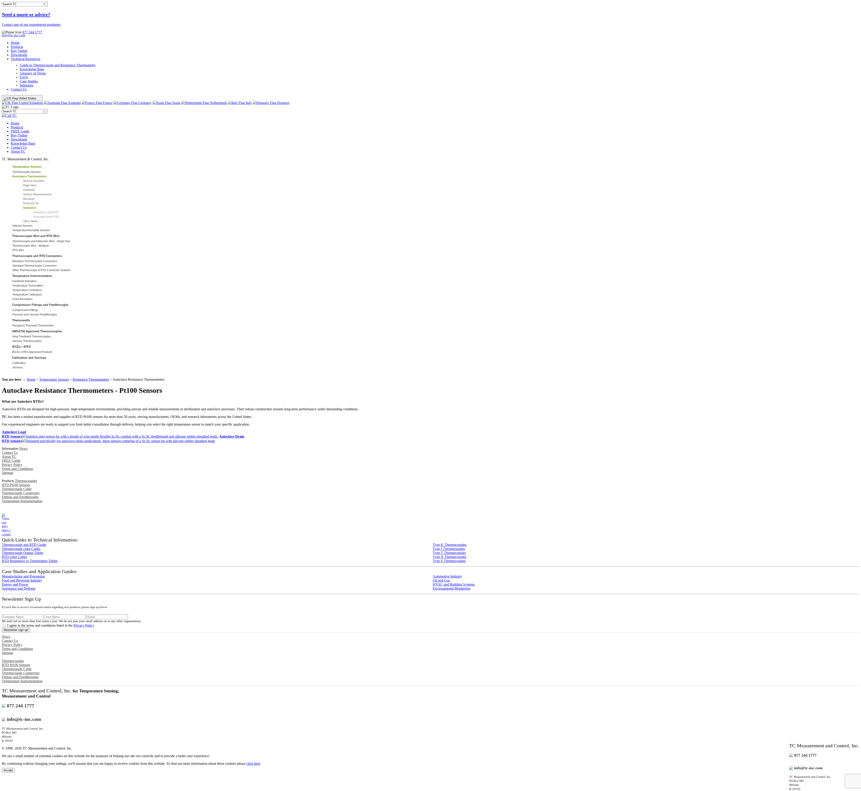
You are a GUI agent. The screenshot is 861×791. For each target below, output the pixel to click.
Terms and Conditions (17, 469)
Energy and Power (15, 584)
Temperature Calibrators (27, 294)
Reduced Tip (31, 203)
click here (253, 763)
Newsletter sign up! (16, 630)
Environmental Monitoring (451, 588)
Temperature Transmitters (27, 285)
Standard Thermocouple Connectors (34, 265)
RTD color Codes (14, 557)
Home (15, 43)
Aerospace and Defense (18, 588)
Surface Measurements (37, 194)
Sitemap (7, 473)
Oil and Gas (441, 580)
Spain (175, 103)
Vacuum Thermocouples (27, 341)
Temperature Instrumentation (32, 276)
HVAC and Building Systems (454, 584)
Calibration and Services (29, 357)
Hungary (283, 103)
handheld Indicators (24, 281)
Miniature (29, 198)
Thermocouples (26, 481)
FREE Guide (20, 131)
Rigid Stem (30, 185)
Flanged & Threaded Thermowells (33, 325)
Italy (248, 103)
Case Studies (29, 81)
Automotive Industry (447, 576)
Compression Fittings (25, 310)
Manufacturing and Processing (23, 576)
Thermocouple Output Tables (22, 553)
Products (17, 47)
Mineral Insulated (33, 181)
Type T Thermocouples (449, 553)
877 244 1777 (32, 32)
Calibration (19, 363)
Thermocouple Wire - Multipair (30, 245)
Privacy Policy (12, 465)
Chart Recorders (22, 299)
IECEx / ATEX (21, 346)
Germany (144, 103)
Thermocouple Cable (17, 489)
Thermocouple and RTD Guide (24, 545)
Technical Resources (26, 59)
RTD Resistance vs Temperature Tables (30, 561)
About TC (18, 151)
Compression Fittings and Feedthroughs (40, 304)
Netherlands (218, 103)
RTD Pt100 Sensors (16, 485)
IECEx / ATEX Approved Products (32, 352)
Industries (26, 85)
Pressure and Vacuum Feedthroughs (34, 314)
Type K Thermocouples (449, 545)
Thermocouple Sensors (26, 172)
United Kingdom (30, 103)
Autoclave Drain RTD (46, 216)
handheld (29, 189)
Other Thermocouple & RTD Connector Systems (41, 270)
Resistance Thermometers (91, 379)
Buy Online (19, 51)
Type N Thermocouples (449, 557)
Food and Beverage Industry (22, 580)
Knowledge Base (32, 69)
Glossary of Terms (33, 73)
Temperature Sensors (27, 166)
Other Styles (30, 221)
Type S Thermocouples (449, 561)
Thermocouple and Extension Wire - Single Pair (41, 241)
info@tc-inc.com (13, 35)
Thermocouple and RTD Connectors (37, 256)
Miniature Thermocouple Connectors (34, 261)
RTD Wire (18, 250)
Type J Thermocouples (449, 549)
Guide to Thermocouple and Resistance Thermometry (58, 65)
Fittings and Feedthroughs (20, 497)
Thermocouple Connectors (20, 493)
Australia (74, 103)
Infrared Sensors (22, 225)
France (107, 103)
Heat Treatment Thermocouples (31, 336)
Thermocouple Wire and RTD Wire (35, 236)
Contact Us (19, 89)
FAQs (24, 77)
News (23, 448)
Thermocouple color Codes (21, 549)
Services (17, 367)
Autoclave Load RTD (46, 212)
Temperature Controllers (27, 290)
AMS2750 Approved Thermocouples (37, 331)
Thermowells (21, 320)
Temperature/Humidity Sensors (31, 230)
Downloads (19, 55)
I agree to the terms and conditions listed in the (50, 625)
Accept (8, 770)
